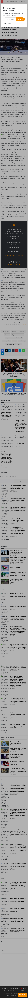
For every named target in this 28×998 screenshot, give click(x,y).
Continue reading (7, 23)
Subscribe (20, 19)
